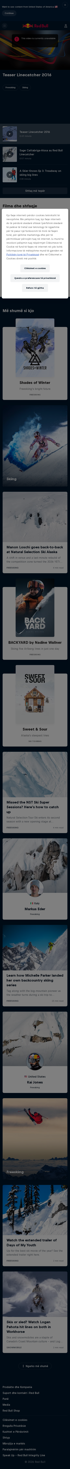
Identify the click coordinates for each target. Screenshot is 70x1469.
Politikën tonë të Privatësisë (22, 254)
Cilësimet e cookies (35, 268)
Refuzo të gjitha (35, 288)
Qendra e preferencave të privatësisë (35, 278)
